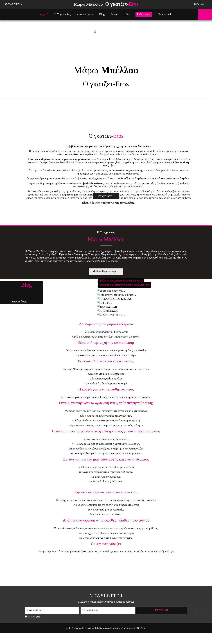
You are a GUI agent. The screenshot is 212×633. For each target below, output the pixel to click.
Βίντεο (114, 14)
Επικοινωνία (165, 14)
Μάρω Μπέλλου (106, 4)
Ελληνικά (199, 4)
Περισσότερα (19, 301)
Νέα (127, 14)
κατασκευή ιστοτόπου (123, 628)
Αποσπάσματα (85, 14)
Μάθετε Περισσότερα (104, 271)
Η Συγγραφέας (62, 14)
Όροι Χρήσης (34, 617)
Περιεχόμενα (104, 195)
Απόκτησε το (143, 14)
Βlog (102, 14)
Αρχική (44, 14)
